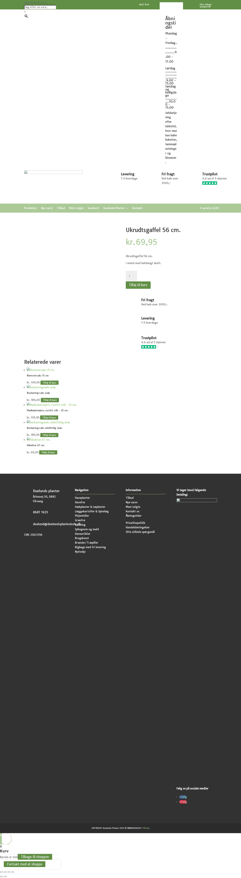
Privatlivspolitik (135, 523)
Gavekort (93, 208)
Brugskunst (82, 538)
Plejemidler (82, 515)
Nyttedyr (80, 551)
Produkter (30, 208)
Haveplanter (82, 498)
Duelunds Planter (113, 208)
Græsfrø (80, 520)
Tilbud (61, 208)
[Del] (9, 872)
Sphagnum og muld (87, 529)
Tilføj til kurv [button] (49, 382)
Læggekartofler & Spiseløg (92, 511)
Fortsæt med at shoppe (24, 864)
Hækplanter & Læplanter (90, 507)
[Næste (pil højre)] (5, 876)
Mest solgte (76, 208)
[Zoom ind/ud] (1, 872)
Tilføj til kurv (138, 285)
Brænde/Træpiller (86, 542)
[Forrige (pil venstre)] (1, 876)
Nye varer (47, 208)
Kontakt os (132, 511)
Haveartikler (82, 534)
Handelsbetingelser (138, 527)
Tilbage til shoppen (35, 857)
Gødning (80, 524)
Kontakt (137, 208)
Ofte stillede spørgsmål (140, 532)
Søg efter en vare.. (36, 2)
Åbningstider (134, 515)
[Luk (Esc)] (12, 872)
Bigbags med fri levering (90, 547)
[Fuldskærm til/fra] (5, 872)
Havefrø (80, 502)
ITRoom (146, 828)
